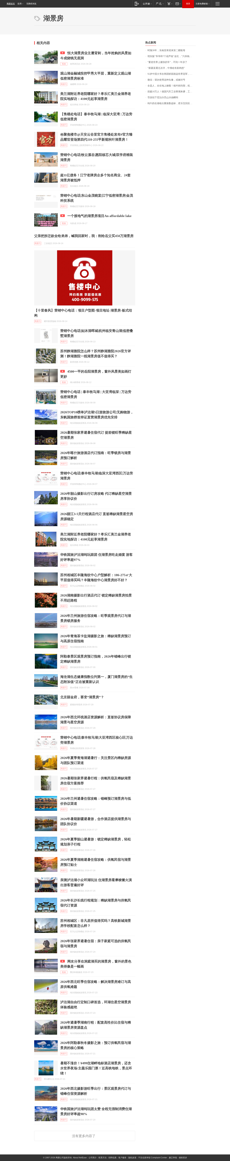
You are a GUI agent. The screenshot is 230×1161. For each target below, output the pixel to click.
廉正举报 (173, 1157)
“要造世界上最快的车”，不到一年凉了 (167, 62)
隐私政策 (132, 1157)
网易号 (64, 84)
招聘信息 (112, 1157)
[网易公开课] (147, 3)
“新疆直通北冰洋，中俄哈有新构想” (166, 68)
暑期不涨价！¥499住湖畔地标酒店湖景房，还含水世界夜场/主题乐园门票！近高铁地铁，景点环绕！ (96, 1068)
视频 (64, 64)
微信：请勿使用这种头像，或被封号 (166, 80)
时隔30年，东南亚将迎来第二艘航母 (166, 50)
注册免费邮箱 (202, 4)
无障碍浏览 (31, 4)
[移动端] (136, 3)
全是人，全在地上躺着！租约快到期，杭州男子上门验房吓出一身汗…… (171, 85)
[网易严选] (159, 3)
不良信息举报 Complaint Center (152, 1157)
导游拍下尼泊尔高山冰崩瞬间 (162, 97)
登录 (188, 4)
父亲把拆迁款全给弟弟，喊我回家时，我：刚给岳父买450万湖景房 (84, 236)
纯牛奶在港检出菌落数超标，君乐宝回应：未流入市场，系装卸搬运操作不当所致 (171, 103)
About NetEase (80, 1157)
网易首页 (11, 4)
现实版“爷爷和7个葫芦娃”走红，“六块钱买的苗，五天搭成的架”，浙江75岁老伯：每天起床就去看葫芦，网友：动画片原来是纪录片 (171, 56)
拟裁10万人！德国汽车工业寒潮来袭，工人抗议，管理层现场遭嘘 (171, 91)
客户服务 (122, 1157)
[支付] (169, 3)
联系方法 (102, 1157)
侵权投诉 (183, 1157)
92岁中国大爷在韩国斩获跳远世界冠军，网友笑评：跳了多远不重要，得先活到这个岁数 (171, 74)
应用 (20, 4)
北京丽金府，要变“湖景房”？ (82, 697)
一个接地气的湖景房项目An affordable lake (99, 216)
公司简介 (93, 1157)
